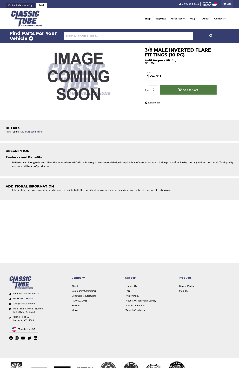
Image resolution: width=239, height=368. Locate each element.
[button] (177, 18)
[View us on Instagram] (17, 339)
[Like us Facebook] (11, 339)
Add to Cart (190, 90)
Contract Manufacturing (20, 5)
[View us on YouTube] (23, 339)
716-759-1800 (27, 299)
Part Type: (12, 131)
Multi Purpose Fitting (30, 131)
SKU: (147, 63)
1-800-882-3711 (30, 294)
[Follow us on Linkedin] (36, 339)
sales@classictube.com (24, 304)
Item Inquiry (154, 103)
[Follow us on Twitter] (29, 339)
